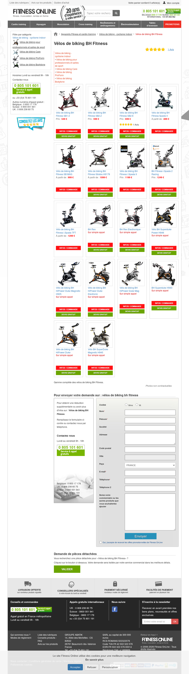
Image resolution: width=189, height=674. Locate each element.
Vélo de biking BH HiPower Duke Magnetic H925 (68, 290)
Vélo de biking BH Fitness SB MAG (65, 172)
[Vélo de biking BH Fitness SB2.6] (132, 98)
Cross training (85, 24)
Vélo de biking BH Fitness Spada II (161, 114)
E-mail (102, 471)
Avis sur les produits (41, 2)
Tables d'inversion (152, 24)
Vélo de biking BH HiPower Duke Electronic (97, 290)
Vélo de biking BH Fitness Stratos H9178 (99, 172)
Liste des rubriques (19, 2)
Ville (101, 456)
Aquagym (41, 24)
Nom (101, 411)
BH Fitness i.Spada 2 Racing (162, 172)
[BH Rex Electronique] (132, 215)
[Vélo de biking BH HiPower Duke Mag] (132, 273)
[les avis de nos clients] (31, 124)
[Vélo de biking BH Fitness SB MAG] (68, 156)
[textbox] (150, 449)
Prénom (103, 419)
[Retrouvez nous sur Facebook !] (115, 609)
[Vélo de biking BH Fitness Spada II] (164, 98)
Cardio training (18, 24)
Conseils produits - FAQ (47, 639)
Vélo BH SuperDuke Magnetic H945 (98, 351)
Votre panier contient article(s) (144, 2)
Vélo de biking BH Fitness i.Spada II (129, 172)
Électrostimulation (130, 24)
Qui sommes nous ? (20, 634)
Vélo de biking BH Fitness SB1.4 (65, 114)
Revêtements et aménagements (107, 24)
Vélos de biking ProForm (63, 73)
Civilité (102, 404)
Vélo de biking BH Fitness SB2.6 (129, 114)
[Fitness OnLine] (56, 33)
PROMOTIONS (172, 24)
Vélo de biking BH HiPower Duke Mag (129, 289)
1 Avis (171, 49)
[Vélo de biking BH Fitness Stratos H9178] (100, 156)
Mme (130, 405)
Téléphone (104, 479)
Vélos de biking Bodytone (63, 80)
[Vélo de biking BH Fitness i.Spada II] (132, 156)
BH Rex (92, 229)
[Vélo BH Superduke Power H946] (164, 215)
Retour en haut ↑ (149, 634)
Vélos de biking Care (66, 68)
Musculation (63, 24)
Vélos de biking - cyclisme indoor (29, 37)
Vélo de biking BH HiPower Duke (65, 351)
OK (174, 621)
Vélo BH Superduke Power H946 (161, 231)
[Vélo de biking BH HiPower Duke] (68, 335)
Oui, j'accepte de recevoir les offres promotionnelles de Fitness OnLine (133, 542)
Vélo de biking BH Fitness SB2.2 (97, 114)
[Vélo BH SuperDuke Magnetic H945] (100, 335)
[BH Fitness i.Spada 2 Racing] (164, 156)
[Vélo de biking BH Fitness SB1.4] (68, 98)
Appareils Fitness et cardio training (78, 34)
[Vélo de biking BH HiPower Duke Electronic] (100, 273)
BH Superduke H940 (162, 287)
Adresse (103, 434)
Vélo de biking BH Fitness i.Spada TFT (66, 231)
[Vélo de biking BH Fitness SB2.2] (100, 98)
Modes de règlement (21, 637)
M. (140, 405)
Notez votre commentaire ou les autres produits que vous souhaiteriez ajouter (108, 501)
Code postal (105, 448)
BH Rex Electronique (130, 229)
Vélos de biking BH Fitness (148, 34)
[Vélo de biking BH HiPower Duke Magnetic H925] (68, 273)
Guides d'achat (61, 2)
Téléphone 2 (105, 487)
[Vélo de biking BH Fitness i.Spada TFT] (68, 215)
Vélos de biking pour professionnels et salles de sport (67, 62)
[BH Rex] (100, 215)
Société (102, 426)
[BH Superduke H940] (164, 273)
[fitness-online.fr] (42, 13)
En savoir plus (94, 659)
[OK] (116, 13)
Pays (101, 463)
